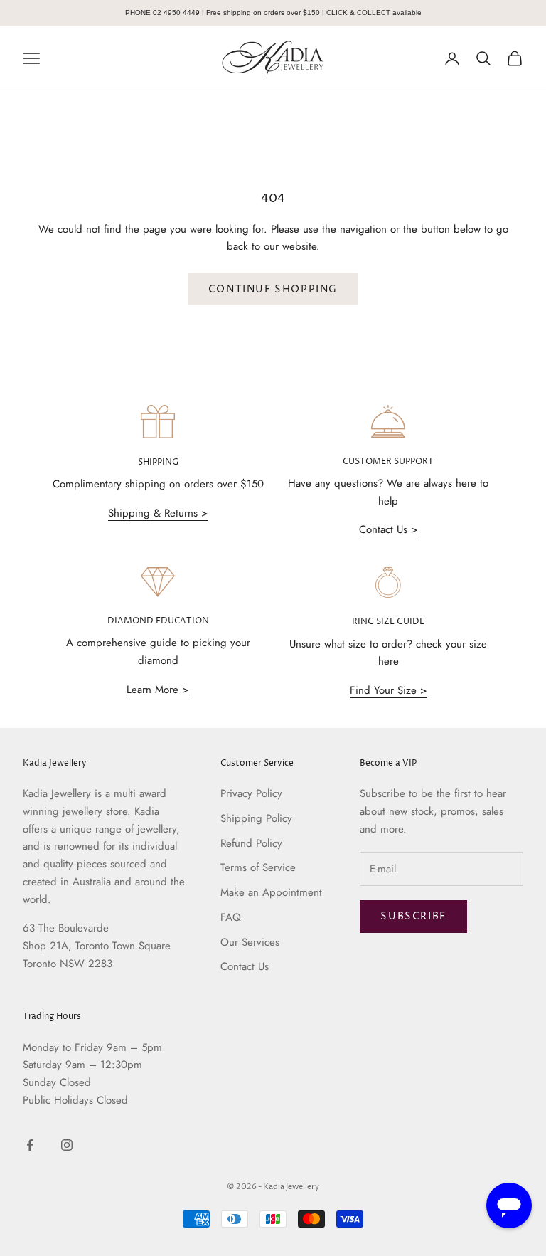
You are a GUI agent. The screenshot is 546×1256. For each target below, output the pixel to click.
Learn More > (158, 689)
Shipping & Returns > (158, 513)
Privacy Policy (251, 793)
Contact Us (244, 966)
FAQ (230, 917)
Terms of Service (258, 867)
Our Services (249, 942)
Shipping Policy (256, 818)
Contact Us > (388, 529)
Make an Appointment (271, 892)
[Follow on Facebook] (30, 1145)
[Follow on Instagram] (67, 1145)
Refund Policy (251, 843)
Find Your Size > (388, 690)
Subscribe (413, 916)
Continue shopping (273, 289)
